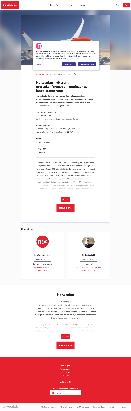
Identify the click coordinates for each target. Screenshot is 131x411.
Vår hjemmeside (65, 382)
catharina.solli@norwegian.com (88, 267)
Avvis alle (68, 64)
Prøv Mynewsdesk (82, 407)
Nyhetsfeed (113, 407)
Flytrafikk (46, 142)
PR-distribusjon (65, 407)
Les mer (65, 199)
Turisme (39, 142)
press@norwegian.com (42, 267)
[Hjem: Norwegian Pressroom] (10, 5)
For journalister (99, 407)
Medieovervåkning (48, 407)
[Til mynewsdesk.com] (10, 407)
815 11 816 (42, 270)
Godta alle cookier (87, 64)
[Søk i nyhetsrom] (118, 5)
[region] (66, 55)
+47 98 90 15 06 (88, 270)
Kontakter (81, 5)
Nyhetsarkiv (53, 5)
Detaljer (39, 64)
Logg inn (125, 407)
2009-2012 (40, 152)
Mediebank (67, 5)
